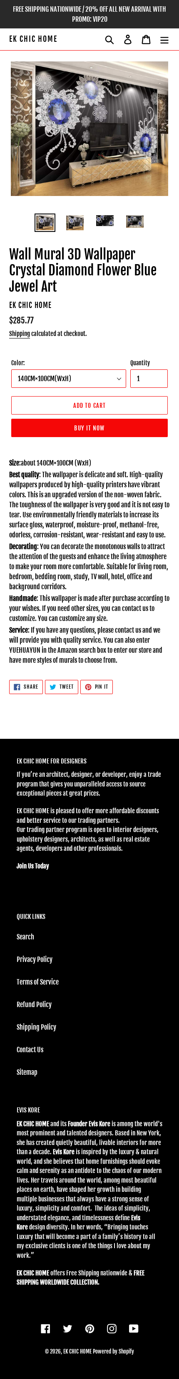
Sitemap (27, 1072)
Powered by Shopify (113, 1351)
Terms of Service (38, 982)
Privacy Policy (34, 959)
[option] (45, 222)
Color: (18, 362)
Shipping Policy (36, 1027)
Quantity (140, 362)
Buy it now (89, 428)
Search (25, 937)
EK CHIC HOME (33, 39)
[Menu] (164, 39)
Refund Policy (34, 1004)
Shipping (19, 334)
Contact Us (30, 1050)
